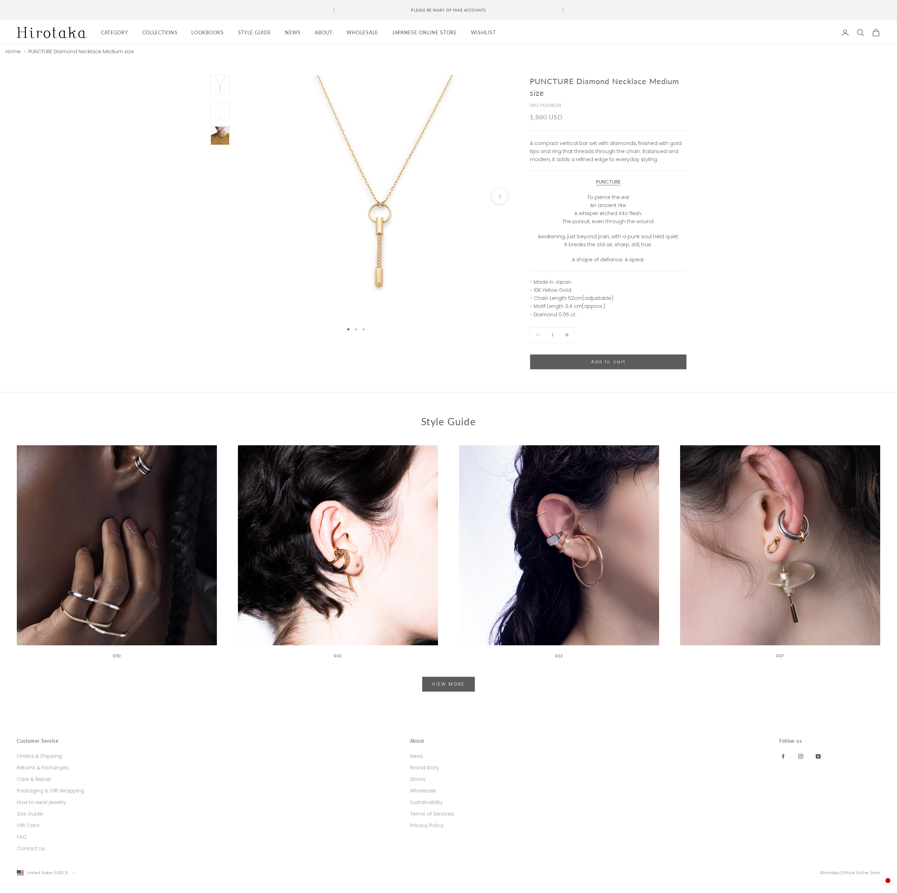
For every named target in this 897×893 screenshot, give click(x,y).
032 (338, 655)
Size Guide (30, 813)
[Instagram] (800, 756)
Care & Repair (34, 779)
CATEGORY (114, 32)
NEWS (293, 32)
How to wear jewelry (41, 802)
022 (559, 655)
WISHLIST (483, 32)
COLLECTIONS (160, 32)
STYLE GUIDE (254, 32)
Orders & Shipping (39, 756)
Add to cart (608, 361)
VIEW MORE (448, 684)
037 (780, 655)
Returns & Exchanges (43, 767)
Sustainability (426, 802)
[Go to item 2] (220, 110)
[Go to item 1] (220, 85)
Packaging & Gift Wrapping (50, 790)
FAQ (22, 836)
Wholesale (423, 790)
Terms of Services (432, 813)
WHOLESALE (362, 32)
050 (117, 655)
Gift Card (28, 825)
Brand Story (424, 767)
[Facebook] (783, 756)
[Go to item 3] (220, 135)
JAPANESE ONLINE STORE (424, 32)
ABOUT (324, 32)
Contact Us (31, 848)
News (416, 756)
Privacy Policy (427, 825)
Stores (418, 779)
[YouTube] (818, 756)
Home (13, 51)
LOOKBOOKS (207, 32)
